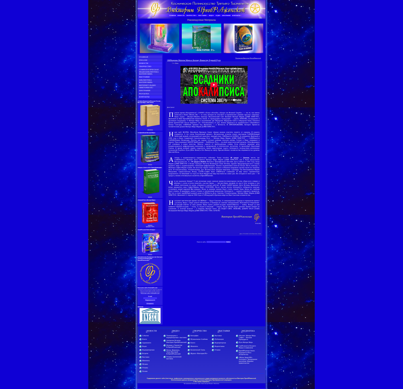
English (143, 60)
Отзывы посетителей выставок (173, 358)
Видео (176, 63)
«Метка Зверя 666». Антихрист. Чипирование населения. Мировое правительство (248, 360)
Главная (143, 57)
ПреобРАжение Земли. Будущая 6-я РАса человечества (247, 352)
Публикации (219, 339)
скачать (150, 225)
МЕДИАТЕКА (248, 331)
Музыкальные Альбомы (199, 339)
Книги (144, 339)
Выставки (144, 77)
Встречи (145, 353)
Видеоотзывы (219, 346)
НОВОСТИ (152, 331)
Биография (144, 91)
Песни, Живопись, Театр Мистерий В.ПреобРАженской (173, 352)
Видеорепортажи (148, 350)
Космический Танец (197, 350)
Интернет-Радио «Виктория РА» (147, 86)
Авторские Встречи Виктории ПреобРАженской (176, 341)
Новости (143, 63)
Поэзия (144, 371)
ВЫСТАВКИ (224, 331)
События (145, 335)
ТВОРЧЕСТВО (200, 331)
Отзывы (145, 368)
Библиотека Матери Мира (147, 81)
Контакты (144, 97)
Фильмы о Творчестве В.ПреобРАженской (174, 346)
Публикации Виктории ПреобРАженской (248, 58)
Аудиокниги (146, 343)
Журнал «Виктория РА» (199, 353)
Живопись (146, 360)
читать (150, 164)
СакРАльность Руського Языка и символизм (247, 347)
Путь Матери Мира (246, 342)
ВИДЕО (175, 331)
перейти (159, 38)
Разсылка (144, 94)
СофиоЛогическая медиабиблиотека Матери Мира (149, 72)
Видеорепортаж (220, 343)
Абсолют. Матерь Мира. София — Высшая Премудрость (247, 337)
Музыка (145, 364)
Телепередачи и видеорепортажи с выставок (176, 336)
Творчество (145, 66)
